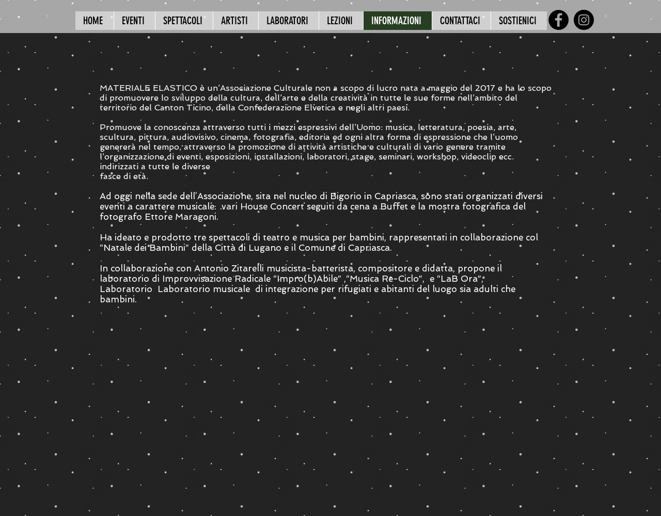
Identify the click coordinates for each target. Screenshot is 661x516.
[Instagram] (584, 20)
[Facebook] (558, 20)
